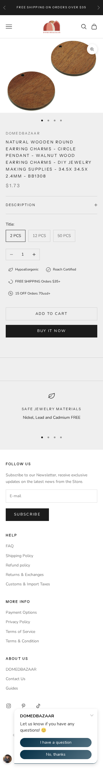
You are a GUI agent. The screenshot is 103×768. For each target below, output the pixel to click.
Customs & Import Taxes (28, 584)
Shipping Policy (19, 555)
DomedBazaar (23, 133)
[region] (51, 410)
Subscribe (27, 514)
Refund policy (18, 565)
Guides (12, 688)
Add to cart (51, 313)
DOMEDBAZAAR (21, 669)
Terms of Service (20, 631)
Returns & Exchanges (25, 574)
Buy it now (51, 330)
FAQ (10, 546)
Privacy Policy (18, 622)
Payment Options (21, 612)
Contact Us (15, 679)
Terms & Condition (22, 641)
